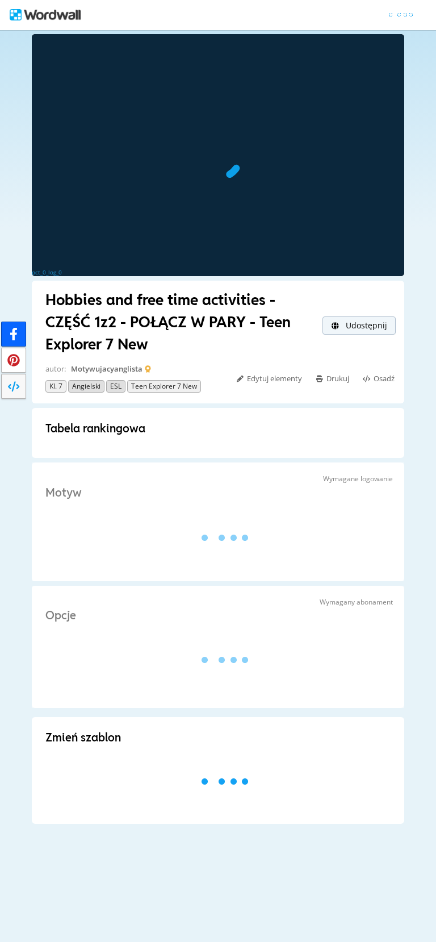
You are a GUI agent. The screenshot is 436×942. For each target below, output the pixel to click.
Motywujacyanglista (106, 369)
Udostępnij (365, 325)
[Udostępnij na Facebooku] (13, 334)
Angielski (86, 386)
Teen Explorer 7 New (164, 386)
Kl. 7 (55, 386)
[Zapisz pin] (13, 360)
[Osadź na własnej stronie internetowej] (13, 386)
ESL (115, 386)
